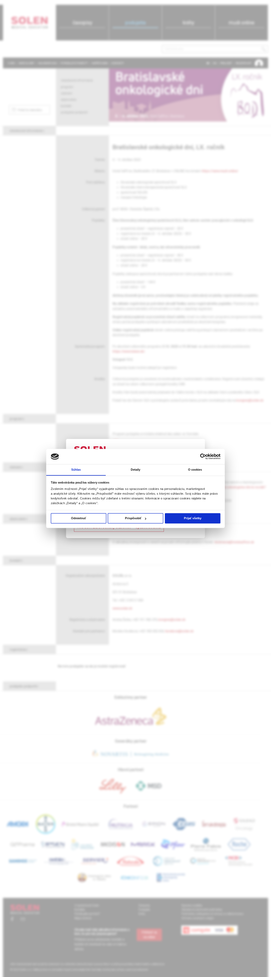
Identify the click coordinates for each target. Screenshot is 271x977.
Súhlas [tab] (76, 469)
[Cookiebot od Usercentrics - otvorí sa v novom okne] (203, 457)
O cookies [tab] (195, 469)
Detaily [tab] (135, 469)
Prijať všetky (192, 518)
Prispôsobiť (133, 518)
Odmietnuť (78, 518)
